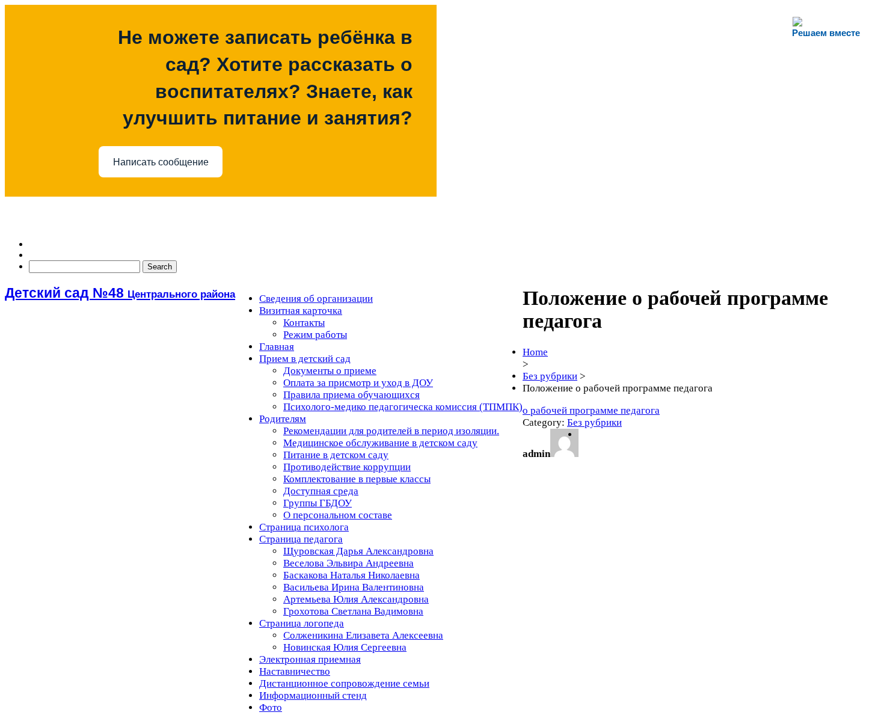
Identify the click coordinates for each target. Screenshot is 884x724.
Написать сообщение (161, 162)
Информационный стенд (313, 695)
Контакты (304, 322)
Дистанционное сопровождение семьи (344, 683)
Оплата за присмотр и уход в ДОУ (358, 382)
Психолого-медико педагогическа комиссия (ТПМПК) (403, 407)
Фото (270, 707)
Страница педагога (301, 539)
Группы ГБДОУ (317, 503)
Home (535, 352)
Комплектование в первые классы (357, 479)
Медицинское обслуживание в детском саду (380, 443)
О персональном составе (337, 515)
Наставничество (294, 671)
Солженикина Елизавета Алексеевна (363, 635)
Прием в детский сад (305, 358)
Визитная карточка (300, 310)
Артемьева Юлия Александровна (356, 599)
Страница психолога (304, 527)
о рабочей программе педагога (591, 410)
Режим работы (315, 334)
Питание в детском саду (335, 455)
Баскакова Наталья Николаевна (351, 575)
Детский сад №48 (120, 293)
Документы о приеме (329, 370)
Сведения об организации (316, 298)
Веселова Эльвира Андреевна (348, 563)
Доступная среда (320, 491)
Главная (276, 346)
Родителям (282, 419)
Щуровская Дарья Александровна (358, 551)
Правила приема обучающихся (351, 394)
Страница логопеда (301, 623)
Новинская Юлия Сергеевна (345, 647)
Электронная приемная (310, 659)
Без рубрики (550, 376)
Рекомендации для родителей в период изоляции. (391, 431)
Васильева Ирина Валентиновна (353, 587)
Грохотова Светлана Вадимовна (353, 611)
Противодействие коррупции (347, 467)
